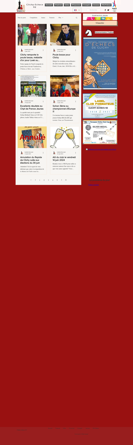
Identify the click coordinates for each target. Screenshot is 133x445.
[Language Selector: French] (77, 10)
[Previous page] (35, 180)
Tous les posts (22, 18)
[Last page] (66, 180)
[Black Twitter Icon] (108, 10)
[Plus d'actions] (44, 50)
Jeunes (43, 18)
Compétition (33, 18)
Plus (60, 18)
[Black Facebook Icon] (105, 10)
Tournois (51, 18)
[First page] (31, 180)
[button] (77, 18)
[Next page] (61, 180)
